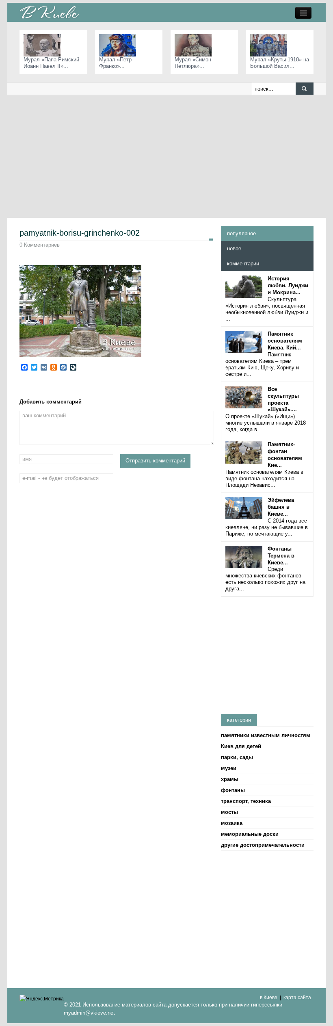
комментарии (243, 263)
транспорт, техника (246, 801)
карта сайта (297, 997)
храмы (229, 779)
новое (234, 248)
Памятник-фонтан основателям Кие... (285, 454)
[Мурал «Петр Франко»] (119, 45)
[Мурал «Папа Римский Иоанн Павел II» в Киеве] (44, 45)
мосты (229, 812)
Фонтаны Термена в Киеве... (281, 556)
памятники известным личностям (265, 735)
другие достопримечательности (263, 845)
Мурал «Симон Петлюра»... (193, 62)
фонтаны (233, 790)
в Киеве (268, 997)
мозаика (231, 823)
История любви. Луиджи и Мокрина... (288, 285)
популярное (241, 233)
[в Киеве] (49, 12)
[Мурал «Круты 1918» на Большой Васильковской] (270, 45)
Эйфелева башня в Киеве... (281, 507)
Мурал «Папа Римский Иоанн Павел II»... (51, 62)
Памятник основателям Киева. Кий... (285, 341)
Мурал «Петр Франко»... (115, 62)
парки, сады (237, 757)
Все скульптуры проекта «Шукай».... (283, 399)
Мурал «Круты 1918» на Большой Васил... (279, 62)
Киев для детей (241, 746)
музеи (228, 768)
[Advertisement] (166, 156)
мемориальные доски (250, 834)
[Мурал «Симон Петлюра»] (195, 45)
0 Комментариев (39, 245)
